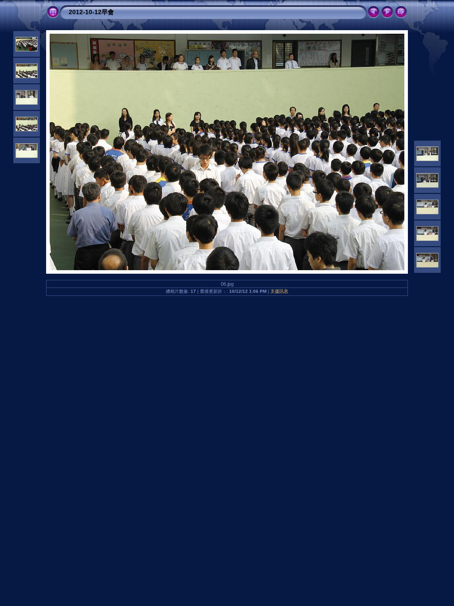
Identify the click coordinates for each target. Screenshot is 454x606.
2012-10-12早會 (91, 12)
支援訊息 (279, 291)
